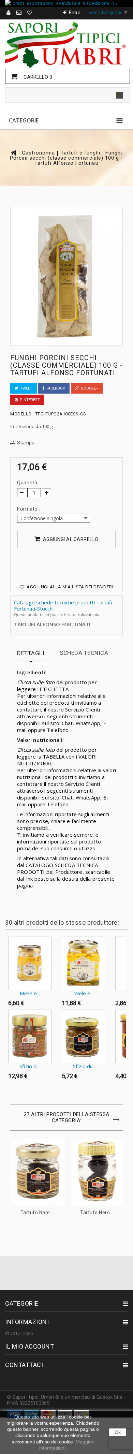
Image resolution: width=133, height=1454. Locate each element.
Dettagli (30, 653)
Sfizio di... (30, 1066)
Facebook (54, 388)
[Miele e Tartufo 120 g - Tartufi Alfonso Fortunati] (29, 963)
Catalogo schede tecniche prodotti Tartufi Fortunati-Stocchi (63, 605)
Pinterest (29, 400)
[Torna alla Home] (13, 152)
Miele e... (30, 993)
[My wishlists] (30, 13)
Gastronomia (38, 153)
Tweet (25, 388)
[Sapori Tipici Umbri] (66, 44)
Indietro (6, 950)
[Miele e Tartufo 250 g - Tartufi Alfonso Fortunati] (83, 963)
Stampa (25, 442)
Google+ (88, 388)
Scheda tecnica (84, 652)
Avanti (6, 1096)
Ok (118, 1432)
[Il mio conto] (8, 13)
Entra (74, 13)
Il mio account (29, 1346)
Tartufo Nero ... (37, 1212)
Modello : (22, 413)
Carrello (37, 77)
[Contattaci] (19, 13)
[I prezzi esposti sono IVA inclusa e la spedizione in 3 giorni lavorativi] (66, 3)
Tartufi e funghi (80, 153)
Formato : (29, 509)
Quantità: (28, 483)
